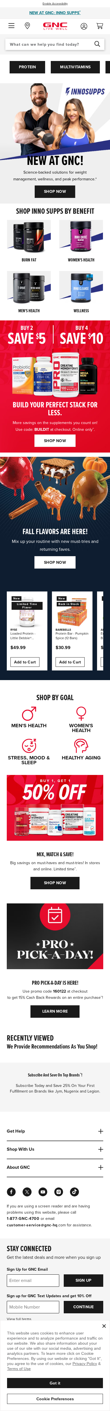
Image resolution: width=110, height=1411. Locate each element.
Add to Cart (25, 662)
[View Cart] (102, 24)
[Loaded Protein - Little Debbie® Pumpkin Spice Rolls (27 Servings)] (27, 611)
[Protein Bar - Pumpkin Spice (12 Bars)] (72, 611)
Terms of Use (19, 1368)
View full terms (19, 1319)
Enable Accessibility (55, 3)
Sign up (83, 1280)
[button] (11, 26)
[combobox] (54, 44)
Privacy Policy (84, 1363)
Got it (55, 1383)
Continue (83, 1307)
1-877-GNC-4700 (23, 1218)
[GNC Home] (55, 25)
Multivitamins (75, 67)
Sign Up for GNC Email (27, 1269)
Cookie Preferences (55, 1399)
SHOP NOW (55, 191)
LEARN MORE (55, 1011)
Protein (27, 67)
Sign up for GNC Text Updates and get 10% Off (49, 1296)
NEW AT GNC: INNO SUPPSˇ (55, 12)
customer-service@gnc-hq (32, 1225)
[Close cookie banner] (104, 1326)
